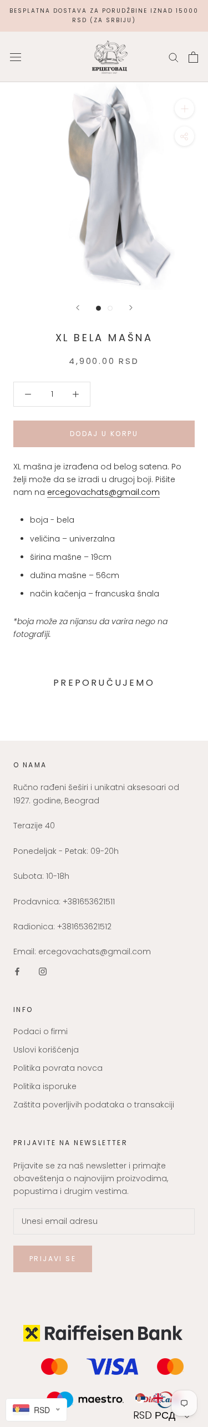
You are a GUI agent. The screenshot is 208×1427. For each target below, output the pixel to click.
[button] (162, 1415)
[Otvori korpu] (193, 57)
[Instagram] (43, 971)
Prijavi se (52, 1258)
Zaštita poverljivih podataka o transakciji (93, 1104)
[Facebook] (17, 971)
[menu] (162, 1398)
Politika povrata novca (58, 1068)
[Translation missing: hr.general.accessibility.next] (131, 307)
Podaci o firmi (40, 1031)
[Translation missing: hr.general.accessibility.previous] (77, 307)
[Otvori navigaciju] (15, 57)
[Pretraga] (174, 57)
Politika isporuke (45, 1086)
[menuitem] (140, 1398)
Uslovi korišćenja (46, 1049)
